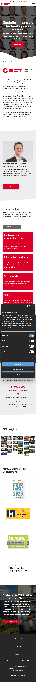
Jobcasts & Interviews (11, 187)
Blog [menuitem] (10, 1)
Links (17, 646)
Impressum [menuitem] (11, 668)
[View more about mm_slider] (20, 151)
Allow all (18, 364)
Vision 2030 (21, 102)
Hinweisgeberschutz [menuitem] (17, 670)
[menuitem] (21, 667)
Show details (27, 359)
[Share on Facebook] (8, 61)
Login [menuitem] (18, 1)
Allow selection (18, 369)
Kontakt (17, 639)
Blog (17, 654)
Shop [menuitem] (14, 1)
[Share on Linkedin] (14, 61)
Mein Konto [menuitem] (24, 1)
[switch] (31, 341)
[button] (33, 3)
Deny (18, 374)
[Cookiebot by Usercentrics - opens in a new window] (26, 306)
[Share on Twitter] (11, 61)
